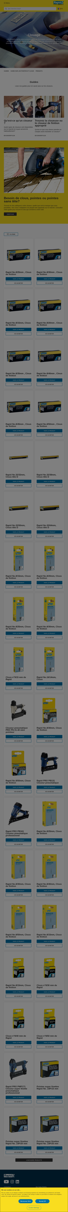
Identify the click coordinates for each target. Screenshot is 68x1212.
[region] (34, 1199)
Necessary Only (25, 1201)
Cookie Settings (34, 1207)
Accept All (42, 1201)
